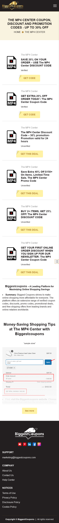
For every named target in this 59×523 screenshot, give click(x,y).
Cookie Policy (9, 507)
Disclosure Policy (11, 502)
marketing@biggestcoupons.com (19, 457)
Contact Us (8, 475)
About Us (7, 470)
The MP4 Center (29, 55)
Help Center (8, 480)
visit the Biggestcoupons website (29, 399)
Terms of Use (9, 493)
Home (17, 32)
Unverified (25, 146)
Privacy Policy (9, 497)
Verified (24, 70)
